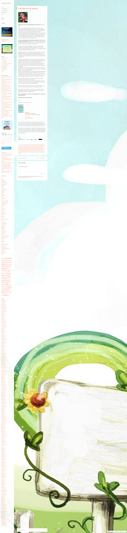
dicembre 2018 (3, 385)
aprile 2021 (3, 347)
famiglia (8, 275)
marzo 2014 (3, 452)
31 (11, 142)
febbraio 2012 (3, 473)
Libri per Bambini (4, 8)
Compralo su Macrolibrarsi (29, 118)
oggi (40, 149)
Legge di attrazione (4, 219)
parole (9, 286)
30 (10, 142)
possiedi (23, 150)
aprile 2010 (3, 501)
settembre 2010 (4, 494)
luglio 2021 (3, 343)
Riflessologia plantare (4, 244)
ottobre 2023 (3, 310)
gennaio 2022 (3, 336)
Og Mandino (3, 233)
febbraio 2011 (3, 487)
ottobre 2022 (3, 325)
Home (2, 6)
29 (8, 142)
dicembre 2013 (3, 456)
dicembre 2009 (3, 506)
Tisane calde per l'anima (5, 248)
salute (8, 289)
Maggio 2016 (3, 427)
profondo (27, 150)
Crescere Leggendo (6, 3)
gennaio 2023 (3, 321)
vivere (8, 295)
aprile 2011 (3, 484)
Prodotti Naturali (4, 12)
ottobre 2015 (3, 434)
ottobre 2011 (3, 477)
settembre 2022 (4, 326)
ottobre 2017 (3, 405)
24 (11, 140)
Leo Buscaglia (4, 60)
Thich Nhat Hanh (4, 247)
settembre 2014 (4, 444)
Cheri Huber (27, 112)
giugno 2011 (3, 481)
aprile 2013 (3, 459)
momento (10, 284)
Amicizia (2, 185)
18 (2, 140)
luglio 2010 (3, 497)
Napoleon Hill (4, 62)
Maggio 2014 (3, 449)
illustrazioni (8, 280)
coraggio (8, 270)
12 (3, 139)
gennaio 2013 (3, 463)
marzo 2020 (3, 365)
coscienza (2, 271)
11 (2, 139)
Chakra (2, 196)
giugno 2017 (3, 410)
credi (32, 147)
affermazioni (29, 144)
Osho (2, 234)
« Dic (2, 143)
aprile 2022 (3, 332)
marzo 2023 (3, 318)
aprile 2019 (3, 379)
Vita (2, 251)
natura (5, 286)
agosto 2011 (3, 479)
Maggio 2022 (3, 331)
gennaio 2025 (3, 300)
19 (3, 140)
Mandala (2, 227)
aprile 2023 (3, 317)
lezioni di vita (32, 149)
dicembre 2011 (3, 476)
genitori (9, 278)
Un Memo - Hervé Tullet (5, 172)
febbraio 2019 (3, 382)
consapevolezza (4, 270)
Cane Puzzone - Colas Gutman (6, 163)
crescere (5, 271)
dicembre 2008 (3, 523)
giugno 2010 (3, 498)
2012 (2, 178)
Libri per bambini (4, 66)
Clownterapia (3, 198)
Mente (36, 149)
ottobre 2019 (3, 372)
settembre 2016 (4, 421)
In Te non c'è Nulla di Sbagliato (34, 148)
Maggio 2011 (3, 483)
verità (10, 292)
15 (8, 139)
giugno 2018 (3, 393)
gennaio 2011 (3, 488)
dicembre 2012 (3, 465)
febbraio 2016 (3, 431)
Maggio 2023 (3, 315)
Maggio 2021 (3, 346)
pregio (25, 150)
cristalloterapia (3, 203)
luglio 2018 (3, 392)
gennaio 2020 (3, 368)
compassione (7, 268)
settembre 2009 (4, 511)
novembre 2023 (3, 308)
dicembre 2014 (3, 441)
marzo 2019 (3, 381)
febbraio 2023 (3, 319)
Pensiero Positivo (4, 237)
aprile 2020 (3, 364)
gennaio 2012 (3, 474)
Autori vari (4, 59)
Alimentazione (3, 184)
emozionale (38, 147)
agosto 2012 (3, 470)
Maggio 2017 (3, 412)
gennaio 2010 (3, 505)
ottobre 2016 (3, 420)
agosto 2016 (3, 423)
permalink (19, 153)
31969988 (2, 180)
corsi (2, 199)
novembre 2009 (4, 508)
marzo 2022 (3, 333)
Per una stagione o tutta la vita (6, 166)
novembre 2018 (3, 386)
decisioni (34, 147)
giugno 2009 (3, 515)
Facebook (3, 23)
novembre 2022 (3, 324)
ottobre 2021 (3, 340)
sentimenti (2, 291)
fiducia (22, 148)
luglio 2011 (3, 480)
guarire (2, 214)
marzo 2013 (3, 460)
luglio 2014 (3, 446)
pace (7, 286)
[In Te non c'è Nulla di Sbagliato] (20, 112)
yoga (2, 254)
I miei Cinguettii (3, 41)
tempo (3, 292)
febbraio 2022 (3, 335)
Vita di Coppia (3, 252)
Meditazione (3, 228)
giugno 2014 (3, 448)
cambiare (7, 266)
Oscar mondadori (27, 116)
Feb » (4, 143)
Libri (2, 220)
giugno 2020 (3, 361)
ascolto (12, 264)
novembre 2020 (3, 354)
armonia (9, 264)
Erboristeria (3, 207)
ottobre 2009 (3, 509)
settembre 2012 (4, 469)
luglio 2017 (3, 409)
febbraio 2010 (3, 504)
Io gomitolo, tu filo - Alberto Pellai (6, 162)
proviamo (30, 150)
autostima (35, 144)
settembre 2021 (4, 342)
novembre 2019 (3, 371)
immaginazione (3, 281)
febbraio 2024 (3, 304)
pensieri (9, 288)
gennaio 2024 (3, 305)
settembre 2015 (4, 435)
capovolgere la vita (22, 147)
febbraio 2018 (3, 399)
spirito (9, 291)
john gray (2, 216)
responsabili (40, 150)
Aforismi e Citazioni (4, 10)
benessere (9, 265)
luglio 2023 (3, 312)
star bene (3, 245)
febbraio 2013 (3, 462)
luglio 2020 (3, 360)
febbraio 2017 (3, 414)
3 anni (2, 258)
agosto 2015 (3, 437)
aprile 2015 (3, 438)
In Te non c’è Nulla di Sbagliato (30, 113)
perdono (2, 238)
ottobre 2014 (3, 442)
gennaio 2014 (3, 455)
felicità (43, 144)
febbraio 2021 (3, 350)
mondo (2, 286)
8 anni (7, 260)
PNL (2, 240)
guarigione (5, 280)
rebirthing (3, 241)
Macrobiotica (3, 226)
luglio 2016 (3, 424)
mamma (7, 283)
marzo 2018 (3, 398)
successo (11, 291)
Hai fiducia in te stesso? (27, 148)
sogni (5, 291)
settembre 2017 (4, 406)
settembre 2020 (4, 357)
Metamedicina (3, 231)
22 (8, 140)
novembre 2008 (4, 525)
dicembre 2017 (3, 402)
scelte (43, 150)
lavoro (2, 217)
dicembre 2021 (3, 338)
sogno (7, 291)
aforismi (3, 262)
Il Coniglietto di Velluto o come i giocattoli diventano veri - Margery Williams (7, 160)
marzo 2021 (3, 349)
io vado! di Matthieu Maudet (5, 165)
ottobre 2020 (3, 356)
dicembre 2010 (3, 490)
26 (3, 142)
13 (5, 139)
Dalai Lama (3, 205)
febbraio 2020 (3, 367)
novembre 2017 (3, 403)
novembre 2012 (3, 466)
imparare (7, 281)
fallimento (19, 148)
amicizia (10, 262)
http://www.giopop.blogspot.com (26, 102)
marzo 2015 (3, 439)
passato (11, 286)
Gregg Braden (3, 213)
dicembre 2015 (3, 432)
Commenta (42, 173)
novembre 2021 (3, 339)
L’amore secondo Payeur (41, 157)
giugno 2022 (3, 329)
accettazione (10, 260)
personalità (19, 150)
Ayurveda (3, 192)
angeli (2, 188)
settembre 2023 (4, 311)
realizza (35, 150)
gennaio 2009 (3, 522)
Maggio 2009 (3, 516)
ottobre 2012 (3, 467)
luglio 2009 (3, 513)
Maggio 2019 (3, 378)
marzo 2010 (3, 502)
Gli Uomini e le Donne (22, 157)
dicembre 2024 (3, 301)
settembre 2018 (4, 389)
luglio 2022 (3, 328)
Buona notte (3, 195)
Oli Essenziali (4, 69)
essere (5, 275)
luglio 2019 (3, 375)
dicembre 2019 (3, 370)
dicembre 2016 (3, 417)
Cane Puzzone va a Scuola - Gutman (6, 170)
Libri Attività (3, 221)
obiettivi (38, 149)
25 (2, 142)
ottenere (42, 149)
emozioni (8, 273)
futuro (7, 278)
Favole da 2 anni (3, 210)
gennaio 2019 (3, 384)
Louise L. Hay (3, 224)
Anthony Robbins (4, 189)
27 (5, 142)
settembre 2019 (4, 374)
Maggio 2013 (3, 458)
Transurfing (3, 249)
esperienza (41, 147)
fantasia (2, 209)
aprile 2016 (3, 428)
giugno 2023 (3, 314)
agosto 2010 (3, 495)
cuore (8, 271)
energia (3, 275)
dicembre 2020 (3, 353)
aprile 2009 (3, 518)
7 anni (5, 260)
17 (11, 139)
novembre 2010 (3, 491)
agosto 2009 (3, 512)
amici (7, 262)
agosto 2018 (3, 391)
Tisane (3, 70)
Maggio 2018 (3, 395)
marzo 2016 (3, 430)
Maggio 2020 (3, 363)
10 (11, 137)
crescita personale (39, 144)
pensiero (3, 289)
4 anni (6, 258)
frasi (5, 278)
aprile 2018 (3, 396)
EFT (2, 206)
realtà (38, 150)
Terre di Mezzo (7, 292)
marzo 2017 (3, 413)
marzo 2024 (3, 303)
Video (2, 71)
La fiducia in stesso (27, 149)
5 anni (9, 258)
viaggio (2, 295)
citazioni (3, 268)
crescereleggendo (30, 10)
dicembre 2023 (3, 307)
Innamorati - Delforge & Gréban (6, 154)
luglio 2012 (3, 472)
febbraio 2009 (3, 520)
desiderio (5, 273)
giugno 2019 (3, 377)
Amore (32, 144)
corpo (11, 270)
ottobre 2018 (3, 388)
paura (2, 288)
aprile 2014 (3, 451)
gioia (2, 280)
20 (5, 140)
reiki (2, 242)
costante (30, 147)
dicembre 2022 (3, 322)
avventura (6, 265)
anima (7, 264)
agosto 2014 (3, 445)
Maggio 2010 (3, 499)
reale (33, 150)
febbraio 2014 (3, 453)
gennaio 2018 (3, 400)
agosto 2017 (3, 407)
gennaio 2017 (3, 416)
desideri (2, 273)
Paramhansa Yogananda (5, 235)
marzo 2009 (3, 519)
